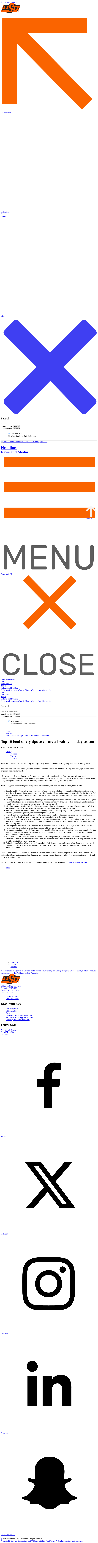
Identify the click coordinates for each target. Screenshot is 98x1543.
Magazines (15, 690)
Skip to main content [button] (8, 2)
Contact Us (46, 690)
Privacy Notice (55, 1541)
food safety (5, 971)
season (11, 971)
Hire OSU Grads (12, 999)
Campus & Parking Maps (10, 990)
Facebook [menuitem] (14, 962)
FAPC (16, 973)
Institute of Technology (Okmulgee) (19, 1017)
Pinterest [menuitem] (14, 967)
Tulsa (8, 1013)
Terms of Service (67, 1541)
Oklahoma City (11, 1011)
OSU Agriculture (33, 973)
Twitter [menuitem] (13, 965)
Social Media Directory (10, 1032)
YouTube (14, 1030)
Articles (9, 733)
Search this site (6, 426)
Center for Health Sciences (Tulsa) (19, 1015)
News (3, 681)
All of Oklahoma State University (23, 436)
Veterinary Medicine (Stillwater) (18, 1020)
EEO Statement (35, 1541)
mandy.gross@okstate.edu (77, 862)
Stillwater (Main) (12, 1009)
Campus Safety (23, 1541)
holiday (11, 973)
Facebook (14, 754)
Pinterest (14, 758)
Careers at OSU (12, 996)
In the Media (6, 690)
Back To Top (91, 519)
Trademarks (78, 1541)
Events (8, 1030)
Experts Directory (25, 690)
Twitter (13, 756)
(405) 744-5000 (7, 992)
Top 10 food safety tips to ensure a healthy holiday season (27, 735)
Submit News (37, 690)
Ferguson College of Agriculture (60, 971)
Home (8, 731)
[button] (49, 214)
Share (8, 752)
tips (7, 973)
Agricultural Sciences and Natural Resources (31, 971)
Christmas (23, 973)
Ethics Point (45, 1541)
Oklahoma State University (11, 986)
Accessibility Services (9, 1541)
